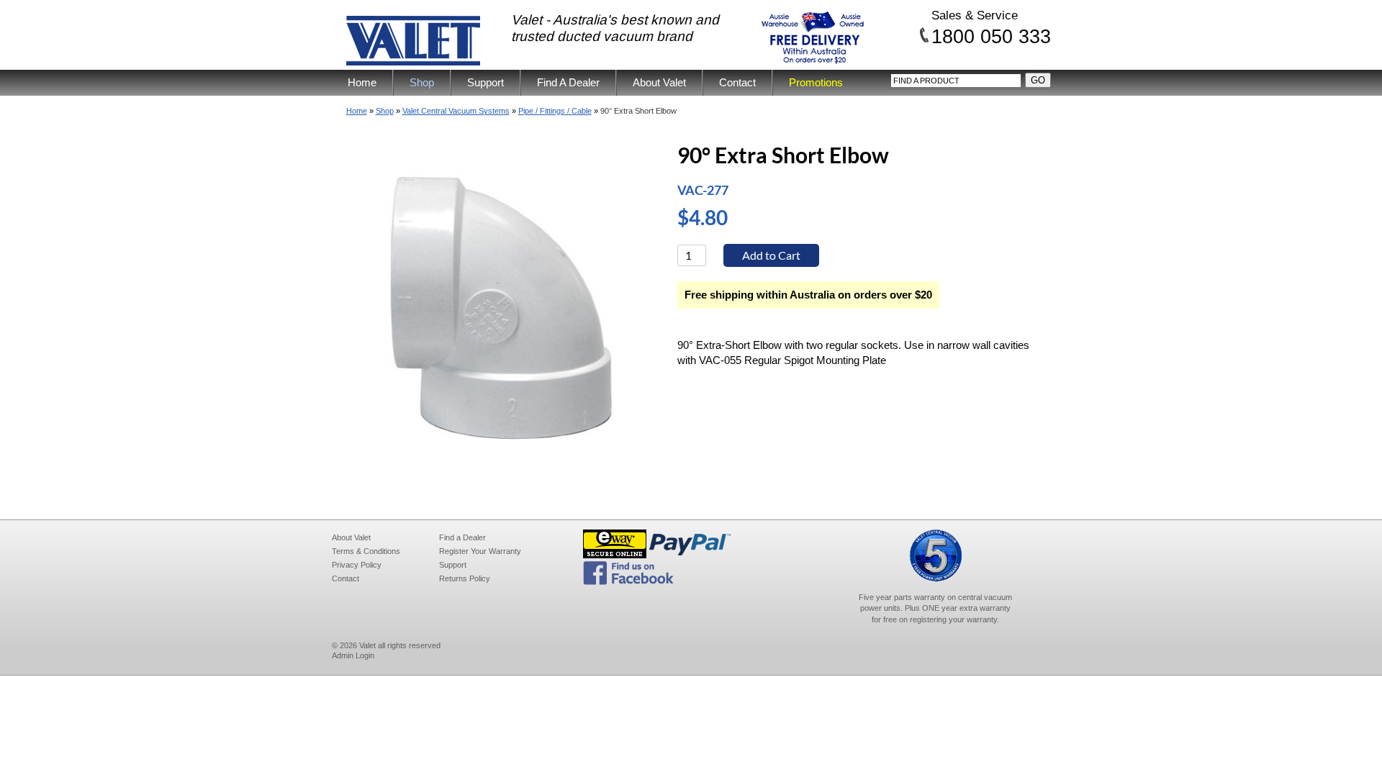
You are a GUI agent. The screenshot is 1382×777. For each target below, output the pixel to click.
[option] (501, 308)
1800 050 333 (991, 35)
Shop (422, 82)
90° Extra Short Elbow (638, 111)
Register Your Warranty (480, 551)
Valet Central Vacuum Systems (456, 111)
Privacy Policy (356, 565)
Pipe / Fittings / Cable (555, 111)
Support (485, 82)
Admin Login (353, 655)
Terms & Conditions (366, 551)
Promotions (816, 82)
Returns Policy (464, 578)
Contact (737, 82)
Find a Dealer (462, 537)
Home (362, 82)
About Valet (659, 82)
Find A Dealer (568, 82)
